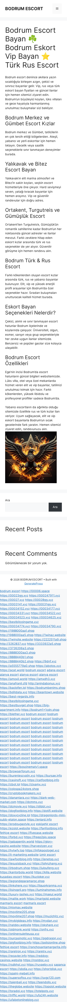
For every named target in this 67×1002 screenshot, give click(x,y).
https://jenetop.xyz (46, 859)
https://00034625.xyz (46, 617)
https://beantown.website (46, 692)
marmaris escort (11, 903)
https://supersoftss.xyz (16, 977)
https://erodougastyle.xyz (17, 824)
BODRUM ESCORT (24, 8)
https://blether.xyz (12, 714)
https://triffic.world (13, 995)
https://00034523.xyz (15, 617)
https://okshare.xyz (45, 925)
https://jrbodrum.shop (15, 868)
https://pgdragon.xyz (47, 938)
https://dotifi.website (48, 810)
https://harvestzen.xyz (37, 846)
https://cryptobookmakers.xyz (20, 793)
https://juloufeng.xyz (45, 868)
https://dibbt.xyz (39, 806)
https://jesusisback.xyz (16, 863)
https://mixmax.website (16, 907)
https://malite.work (13, 898)
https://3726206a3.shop (17, 648)
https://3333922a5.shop (44, 643)
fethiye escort (9, 833)
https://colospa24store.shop (19, 789)
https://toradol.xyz (12, 991)
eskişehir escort (47, 824)
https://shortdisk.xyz (48, 969)
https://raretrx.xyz (39, 951)
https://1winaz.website (50, 635)
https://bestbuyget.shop (16, 705)
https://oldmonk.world (15, 929)
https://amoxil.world (13, 679)
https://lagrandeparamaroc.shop (22, 881)
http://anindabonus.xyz (44, 683)
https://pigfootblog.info (16, 942)
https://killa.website (47, 872)
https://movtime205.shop (17, 912)
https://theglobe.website (17, 986)
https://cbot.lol (10, 784)
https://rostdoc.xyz (36, 960)
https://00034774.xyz (15, 626)
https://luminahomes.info (44, 890)
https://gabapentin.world (17, 841)
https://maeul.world (48, 894)
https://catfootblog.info (43, 780)
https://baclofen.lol (13, 687)
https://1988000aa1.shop (17, 630)
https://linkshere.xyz (14, 885)
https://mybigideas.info (16, 920)
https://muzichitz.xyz (49, 916)
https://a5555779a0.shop (17, 666)
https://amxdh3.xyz (41, 679)
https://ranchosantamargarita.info (43, 947)
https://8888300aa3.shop (17, 652)
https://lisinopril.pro (13, 890)
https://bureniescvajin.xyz (17, 775)
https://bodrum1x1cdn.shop (40, 709)
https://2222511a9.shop (50, 639)
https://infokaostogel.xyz (42, 850)
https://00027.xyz (12, 600)
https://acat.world (12, 670)
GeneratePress (33, 583)
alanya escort (9, 674)
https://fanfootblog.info (47, 828)
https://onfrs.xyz (42, 929)
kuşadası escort (11, 876)
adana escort (56, 670)
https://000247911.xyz (44, 595)
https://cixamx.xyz (33, 784)
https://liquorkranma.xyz (45, 885)
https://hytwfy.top (12, 850)
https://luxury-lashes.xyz (17, 894)
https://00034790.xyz (46, 626)
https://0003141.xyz (13, 604)
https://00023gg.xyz (14, 595)
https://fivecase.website (36, 833)
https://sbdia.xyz (21, 969)
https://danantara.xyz (15, 797)
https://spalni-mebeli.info (17, 973)
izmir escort (48, 854)
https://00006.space (35, 591)
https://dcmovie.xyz (13, 806)
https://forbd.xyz (11, 837)
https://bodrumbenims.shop (46, 687)
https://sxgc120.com (46, 977)
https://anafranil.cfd (13, 683)
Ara (7, 500)
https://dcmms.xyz (30, 802)
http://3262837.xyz (13, 643)
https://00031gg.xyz (42, 604)
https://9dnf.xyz (45, 661)
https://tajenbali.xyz (13, 982)
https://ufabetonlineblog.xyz (19, 999)
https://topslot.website (50, 986)
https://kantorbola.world (16, 872)
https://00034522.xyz (46, 613)
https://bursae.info (49, 775)
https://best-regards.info (17, 696)
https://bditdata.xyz (13, 692)
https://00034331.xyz (15, 613)
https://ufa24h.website (42, 995)
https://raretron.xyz (13, 951)
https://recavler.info (13, 956)
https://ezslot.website (15, 828)
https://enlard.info (39, 819)
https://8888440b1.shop (16, 657)
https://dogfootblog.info (16, 810)
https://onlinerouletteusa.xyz (19, 933)
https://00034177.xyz (45, 608)
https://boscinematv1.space (29, 767)
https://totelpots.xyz (40, 991)
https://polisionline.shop (48, 942)
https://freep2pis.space (40, 837)
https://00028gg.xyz (39, 600)
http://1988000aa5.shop (17, 635)
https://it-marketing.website (19, 854)
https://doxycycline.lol (15, 815)
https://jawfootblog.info (16, 859)
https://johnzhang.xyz (47, 863)
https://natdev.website (15, 925)
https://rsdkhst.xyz (13, 964)
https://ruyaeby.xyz (40, 964)
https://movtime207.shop (17, 916)
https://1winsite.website (16, 639)
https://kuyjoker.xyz (36, 876)
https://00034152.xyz (15, 608)
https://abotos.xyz (48, 666)
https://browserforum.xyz (17, 771)
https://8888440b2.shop (17, 661)
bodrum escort (10, 591)
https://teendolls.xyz (42, 982)
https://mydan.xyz (45, 920)
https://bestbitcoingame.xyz (19, 622)
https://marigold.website (44, 898)
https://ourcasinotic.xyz (16, 938)
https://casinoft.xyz (13, 780)
